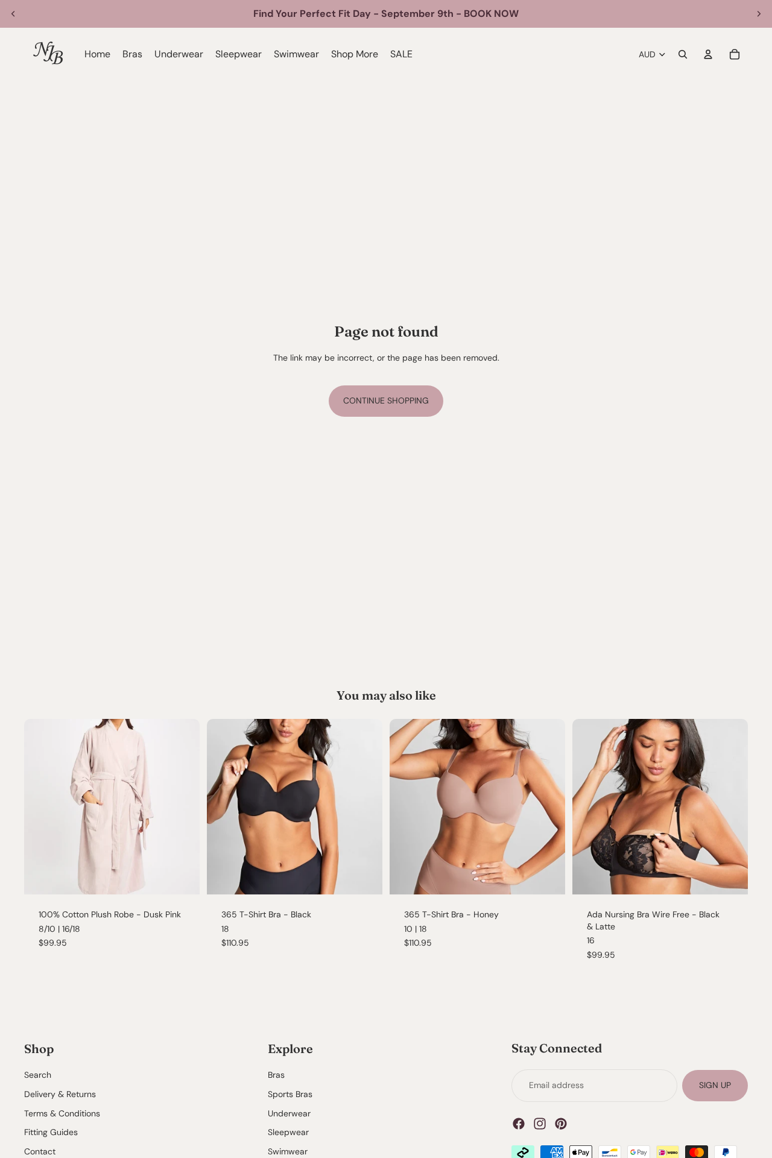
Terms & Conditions (62, 1113)
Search (37, 1075)
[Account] (708, 54)
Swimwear (288, 1151)
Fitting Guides (51, 1132)
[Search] (682, 54)
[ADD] (364, 876)
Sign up (715, 1085)
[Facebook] (518, 1123)
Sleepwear (288, 1132)
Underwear (289, 1113)
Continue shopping (386, 400)
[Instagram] (540, 1123)
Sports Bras (290, 1094)
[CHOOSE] (181, 876)
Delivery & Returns (60, 1094)
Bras (276, 1075)
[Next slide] (758, 14)
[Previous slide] (13, 14)
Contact (39, 1151)
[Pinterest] (561, 1123)
